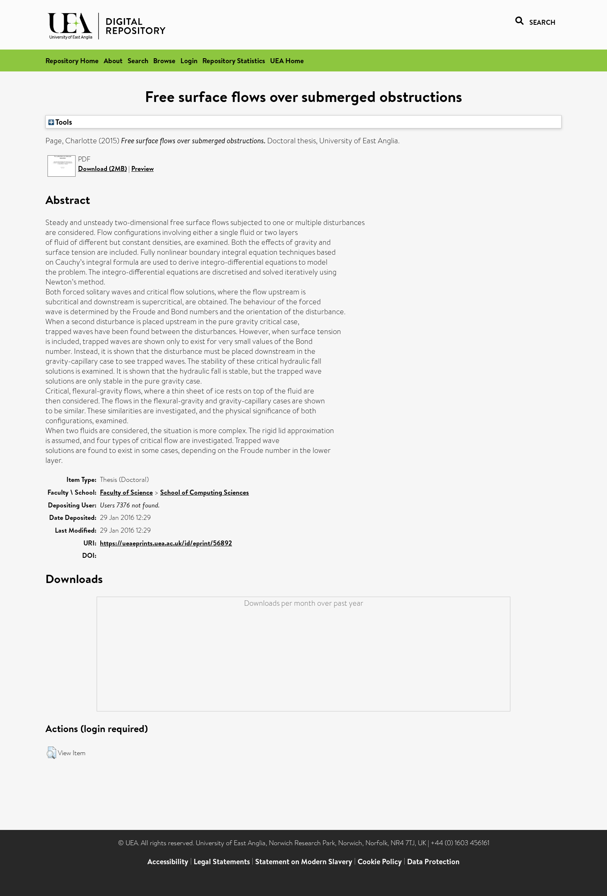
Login (188, 60)
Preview (142, 168)
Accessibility (167, 861)
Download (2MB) (102, 168)
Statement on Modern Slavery (303, 861)
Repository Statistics (233, 60)
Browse (164, 60)
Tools (63, 121)
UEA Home (287, 60)
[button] (51, 753)
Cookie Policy (380, 861)
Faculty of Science (126, 492)
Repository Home (72, 60)
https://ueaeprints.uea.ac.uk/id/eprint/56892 (166, 543)
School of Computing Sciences (204, 492)
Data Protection (433, 861)
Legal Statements (222, 861)
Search (138, 60)
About (113, 60)
